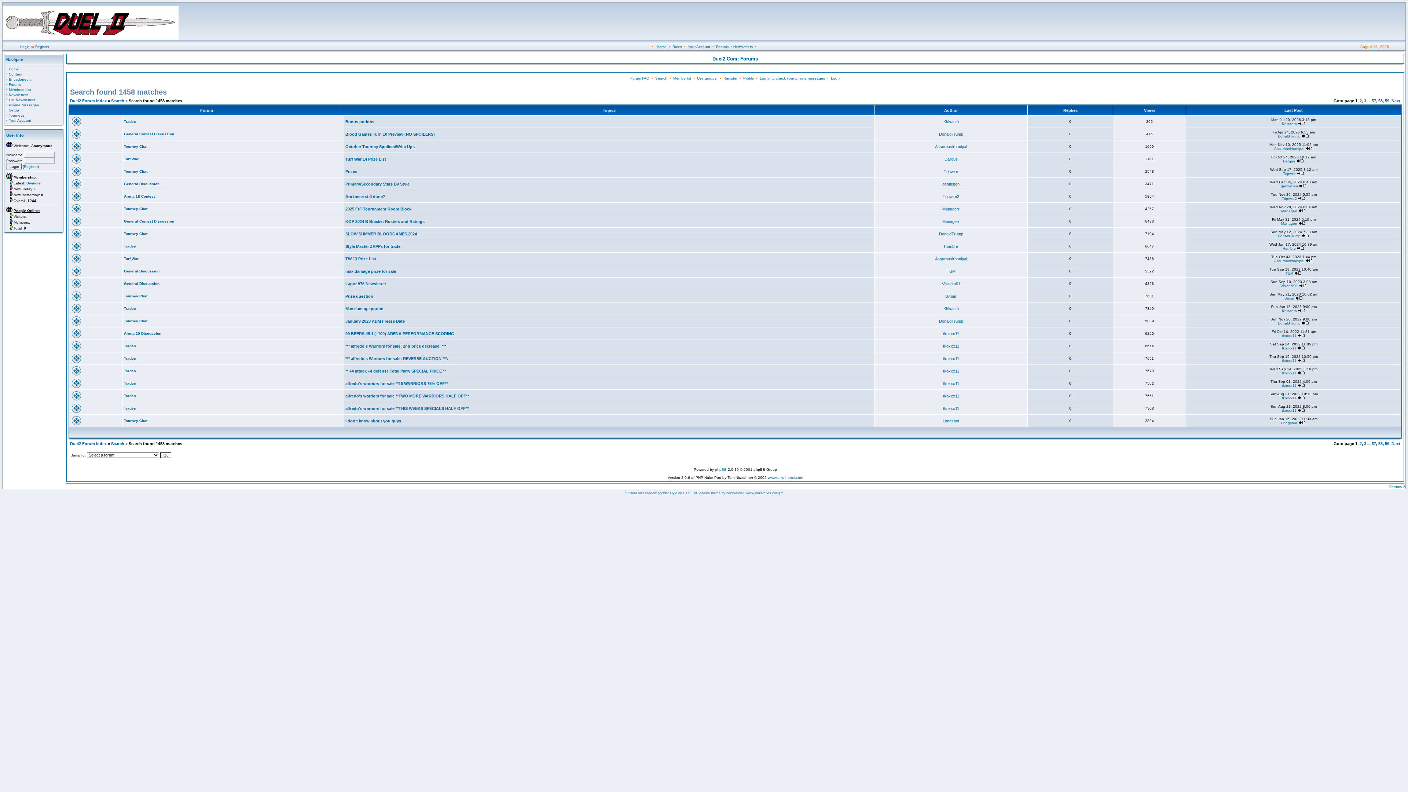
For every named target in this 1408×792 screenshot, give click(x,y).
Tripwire (951, 171)
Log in (836, 78)
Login (25, 47)
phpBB (721, 469)
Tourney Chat (135, 146)
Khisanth (951, 122)
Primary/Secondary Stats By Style (377, 184)
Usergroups (706, 78)
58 (1380, 101)
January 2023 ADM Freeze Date (375, 321)
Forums (722, 47)
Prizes (351, 171)
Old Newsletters (22, 100)
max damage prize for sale (370, 271)
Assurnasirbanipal (951, 146)
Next (1396, 101)
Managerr (951, 209)
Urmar (951, 296)
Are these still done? (365, 196)
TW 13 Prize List (360, 259)
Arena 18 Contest (139, 196)
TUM (951, 271)
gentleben (951, 184)
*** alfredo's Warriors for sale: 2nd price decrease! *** (395, 346)
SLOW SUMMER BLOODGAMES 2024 (381, 234)
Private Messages (24, 105)
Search (661, 78)
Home (662, 47)
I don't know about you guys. (373, 421)
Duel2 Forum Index (88, 101)
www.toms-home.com (785, 478)
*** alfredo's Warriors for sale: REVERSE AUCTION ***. (396, 358)
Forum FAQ (639, 78)
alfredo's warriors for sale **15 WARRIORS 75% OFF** (396, 383)
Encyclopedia (20, 79)
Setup (14, 110)
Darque (951, 159)
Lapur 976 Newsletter (365, 284)
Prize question (359, 296)
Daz (686, 493)
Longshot (951, 421)
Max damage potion (364, 309)
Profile (748, 78)
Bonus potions (359, 122)
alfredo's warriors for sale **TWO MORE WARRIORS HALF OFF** (407, 396)
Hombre (951, 246)
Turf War (131, 159)
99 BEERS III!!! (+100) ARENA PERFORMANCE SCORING (399, 333)
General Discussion (142, 184)
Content (15, 74)
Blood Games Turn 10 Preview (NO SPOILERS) (390, 134)
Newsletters (743, 47)
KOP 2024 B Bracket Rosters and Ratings (385, 221)
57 (1374, 101)
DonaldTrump (951, 134)
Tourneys (16, 115)
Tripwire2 (951, 196)
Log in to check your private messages (792, 78)
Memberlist (682, 78)
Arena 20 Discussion (142, 333)
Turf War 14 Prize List (365, 159)
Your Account (699, 47)
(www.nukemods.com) (762, 493)
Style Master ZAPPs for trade (372, 246)
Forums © (1397, 487)
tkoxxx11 (951, 333)
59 (1387, 101)
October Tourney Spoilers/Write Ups (380, 146)
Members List (20, 90)
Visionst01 (951, 284)
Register (42, 47)
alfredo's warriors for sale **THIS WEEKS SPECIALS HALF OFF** (407, 408)
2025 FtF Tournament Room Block (378, 209)
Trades (130, 122)
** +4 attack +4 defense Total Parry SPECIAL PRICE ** (395, 371)
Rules (677, 47)
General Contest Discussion (149, 134)
